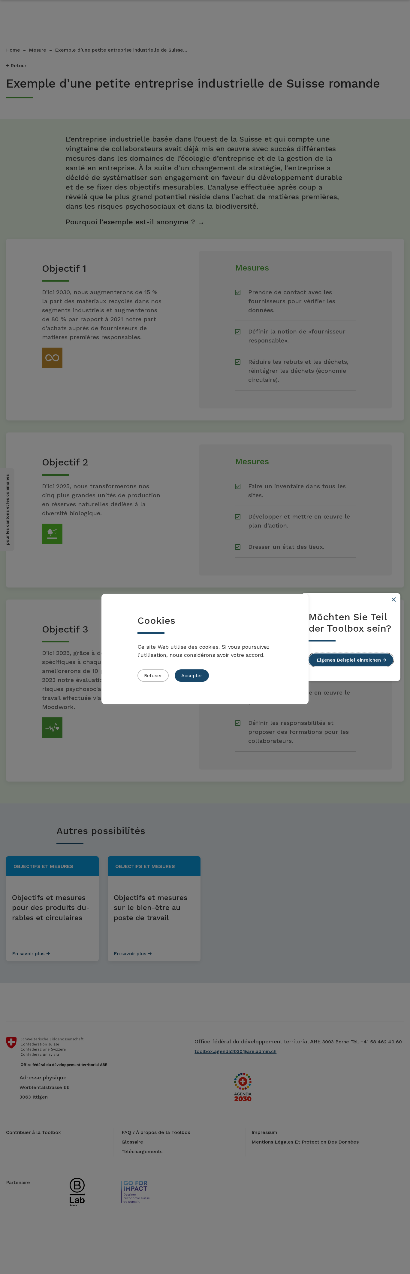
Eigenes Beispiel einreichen (349, 660)
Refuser (153, 675)
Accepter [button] (191, 675)
